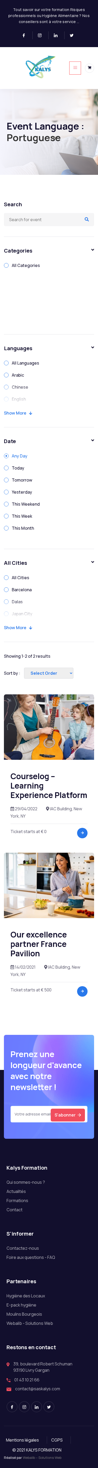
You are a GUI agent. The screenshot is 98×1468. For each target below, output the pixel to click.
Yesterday (22, 492)
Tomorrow (22, 480)
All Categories (26, 265)
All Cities (20, 577)
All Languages (25, 363)
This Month (23, 528)
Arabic (18, 375)
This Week (22, 516)
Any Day (19, 456)
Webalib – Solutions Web (42, 1457)
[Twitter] (73, 35)
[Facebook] (26, 35)
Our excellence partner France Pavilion (38, 944)
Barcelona (22, 590)
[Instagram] (42, 35)
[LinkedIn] (58, 35)
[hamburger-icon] (75, 68)
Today (18, 468)
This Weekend (26, 504)
